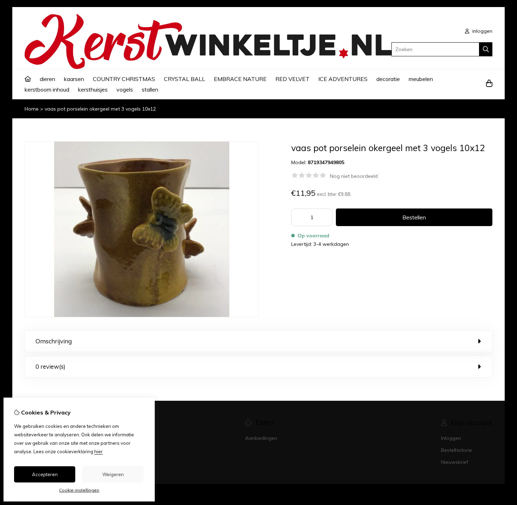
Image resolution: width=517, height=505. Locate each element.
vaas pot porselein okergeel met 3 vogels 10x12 (100, 109)
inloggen (481, 31)
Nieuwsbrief (454, 462)
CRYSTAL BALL (184, 78)
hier (98, 451)
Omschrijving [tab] (54, 341)
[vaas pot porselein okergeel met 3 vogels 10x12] (141, 315)
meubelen (421, 78)
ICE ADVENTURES (343, 78)
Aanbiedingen (261, 438)
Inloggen (451, 438)
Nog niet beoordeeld (354, 176)
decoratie (388, 78)
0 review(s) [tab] (50, 366)
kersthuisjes (93, 89)
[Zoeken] (485, 49)
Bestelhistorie (456, 450)
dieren (47, 78)
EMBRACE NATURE (240, 78)
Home (32, 109)
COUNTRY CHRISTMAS (124, 78)
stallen (150, 89)
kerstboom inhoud (47, 89)
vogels (124, 89)
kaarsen (74, 78)
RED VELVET (292, 78)
